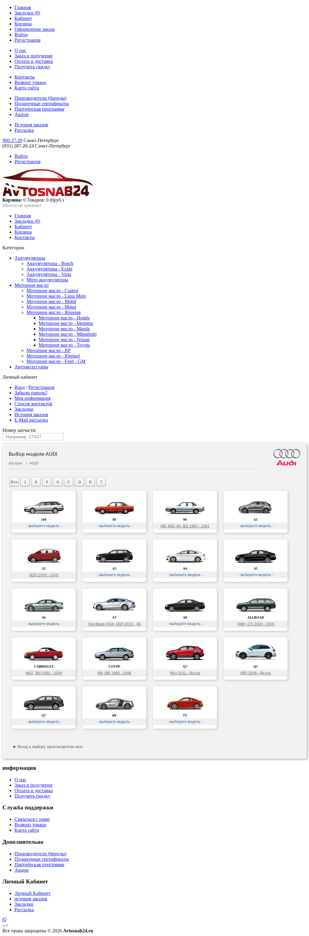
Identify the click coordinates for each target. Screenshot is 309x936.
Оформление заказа (34, 29)
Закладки (23, 409)
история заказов (30, 898)
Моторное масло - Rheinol (53, 355)
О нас (20, 50)
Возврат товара (30, 82)
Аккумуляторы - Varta (49, 274)
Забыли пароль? (30, 392)
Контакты (24, 76)
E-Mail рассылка (31, 420)
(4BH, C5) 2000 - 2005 (255, 624)
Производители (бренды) (40, 98)
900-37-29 (12, 140)
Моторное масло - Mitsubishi (68, 334)
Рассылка (24, 130)
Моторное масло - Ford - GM (56, 361)
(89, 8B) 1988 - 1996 (114, 673)
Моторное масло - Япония (54, 312)
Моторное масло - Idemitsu (66, 323)
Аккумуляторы (29, 258)
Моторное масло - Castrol (52, 290)
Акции (21, 114)
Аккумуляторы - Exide (49, 268)
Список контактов (33, 403)
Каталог (15, 463)
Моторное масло (31, 285)
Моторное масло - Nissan (64, 339)
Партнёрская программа (39, 109)
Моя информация (32, 398)
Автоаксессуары (31, 366)
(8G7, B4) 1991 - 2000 (44, 673)
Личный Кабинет (32, 893)
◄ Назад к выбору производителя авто (47, 746)
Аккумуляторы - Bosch (50, 263)
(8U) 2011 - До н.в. (185, 673)
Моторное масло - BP (49, 350)
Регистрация (27, 40)
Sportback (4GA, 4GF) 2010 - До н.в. (114, 625)
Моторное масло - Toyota (64, 345)
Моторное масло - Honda (64, 317)
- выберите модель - (44, 526)
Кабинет (23, 18)
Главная (22, 7)
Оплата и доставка (33, 61)
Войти (21, 34)
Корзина (23, 23)
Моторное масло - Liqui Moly (56, 296)
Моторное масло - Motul (51, 306)
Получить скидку (32, 66)
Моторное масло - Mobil (51, 301)
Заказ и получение (33, 55)
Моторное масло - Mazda (64, 328)
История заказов (31, 124)
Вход (19, 387)
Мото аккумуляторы (47, 279)
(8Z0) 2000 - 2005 (44, 575)
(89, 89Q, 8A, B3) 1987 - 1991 (185, 526)
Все (14, 482)
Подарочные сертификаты (41, 103)
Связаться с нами (32, 819)
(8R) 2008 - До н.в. (255, 673)
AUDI (34, 463)
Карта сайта (26, 87)
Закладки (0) (27, 12)
